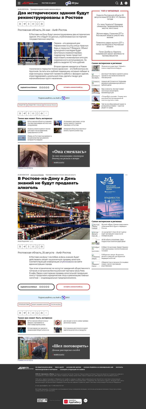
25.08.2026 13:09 (23, 175)
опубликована (67, 262)
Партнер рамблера (55, 400)
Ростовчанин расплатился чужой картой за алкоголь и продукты (76, 329)
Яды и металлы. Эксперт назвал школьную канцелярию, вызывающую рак (113, 90)
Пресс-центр (59, 367)
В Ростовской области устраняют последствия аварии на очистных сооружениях (40, 123)
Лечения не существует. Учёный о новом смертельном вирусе (113, 67)
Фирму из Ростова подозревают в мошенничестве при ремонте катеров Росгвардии (40, 138)
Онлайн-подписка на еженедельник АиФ (98, 367)
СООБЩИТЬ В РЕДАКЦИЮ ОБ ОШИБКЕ (72, 369)
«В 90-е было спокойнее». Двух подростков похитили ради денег (114, 240)
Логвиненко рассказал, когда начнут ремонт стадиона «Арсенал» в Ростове (74, 123)
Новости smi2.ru (25, 168)
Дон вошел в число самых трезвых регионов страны (76, 322)
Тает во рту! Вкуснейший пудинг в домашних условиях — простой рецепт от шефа (114, 106)
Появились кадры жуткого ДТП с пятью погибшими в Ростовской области (110, 45)
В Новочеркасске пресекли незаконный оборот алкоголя (38, 329)
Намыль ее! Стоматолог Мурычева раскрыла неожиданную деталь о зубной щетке (114, 83)
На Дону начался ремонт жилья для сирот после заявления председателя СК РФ (39, 130)
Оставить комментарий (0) (73, 87)
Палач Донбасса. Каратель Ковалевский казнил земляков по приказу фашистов (110, 54)
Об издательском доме (43, 367)
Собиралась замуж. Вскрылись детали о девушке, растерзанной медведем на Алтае (113, 256)
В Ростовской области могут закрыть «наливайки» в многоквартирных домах (38, 322)
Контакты (119, 367)
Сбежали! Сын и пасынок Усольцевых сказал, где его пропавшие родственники (115, 264)
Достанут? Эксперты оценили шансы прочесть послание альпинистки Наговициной (115, 75)
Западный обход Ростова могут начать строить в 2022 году (75, 129)
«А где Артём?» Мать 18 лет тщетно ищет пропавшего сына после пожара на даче (114, 234)
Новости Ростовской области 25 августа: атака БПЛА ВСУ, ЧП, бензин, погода (110, 17)
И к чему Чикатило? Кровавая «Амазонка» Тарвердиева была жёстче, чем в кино (110, 26)
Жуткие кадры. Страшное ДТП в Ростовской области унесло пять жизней (110, 35)
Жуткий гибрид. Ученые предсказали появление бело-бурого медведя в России (115, 226)
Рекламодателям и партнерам (46, 369)
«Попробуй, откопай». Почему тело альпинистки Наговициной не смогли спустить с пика (114, 98)
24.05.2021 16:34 (23, 9)
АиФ (31, 241)
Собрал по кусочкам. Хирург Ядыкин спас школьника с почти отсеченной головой (115, 249)
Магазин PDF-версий (73, 367)
